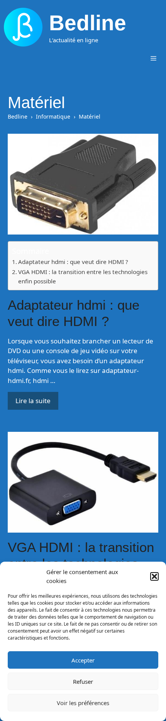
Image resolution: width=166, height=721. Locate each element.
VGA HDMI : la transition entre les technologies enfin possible (82, 276)
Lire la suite (33, 400)
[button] (154, 576)
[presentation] (83, 184)
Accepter (83, 660)
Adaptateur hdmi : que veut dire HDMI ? (73, 262)
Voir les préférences (83, 703)
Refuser (83, 681)
